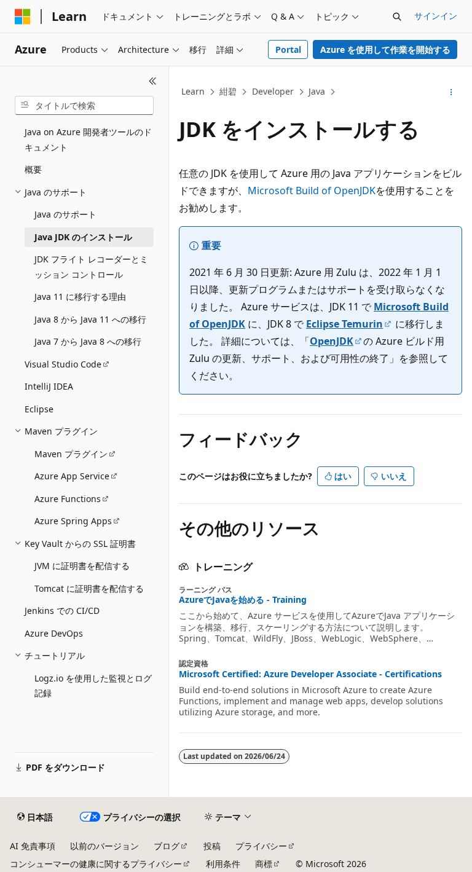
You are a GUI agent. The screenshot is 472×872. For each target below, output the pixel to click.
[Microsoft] (23, 17)
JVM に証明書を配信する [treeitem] (82, 566)
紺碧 (228, 91)
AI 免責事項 (32, 846)
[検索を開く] (397, 17)
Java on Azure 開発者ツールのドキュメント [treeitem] (88, 139)
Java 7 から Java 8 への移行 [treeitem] (87, 341)
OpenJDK (331, 341)
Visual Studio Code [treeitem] (63, 364)
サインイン (435, 16)
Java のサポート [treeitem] (65, 214)
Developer (273, 91)
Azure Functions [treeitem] (67, 499)
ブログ (166, 846)
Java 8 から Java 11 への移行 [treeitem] (90, 319)
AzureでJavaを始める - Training (243, 599)
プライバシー (261, 846)
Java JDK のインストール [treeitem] (83, 237)
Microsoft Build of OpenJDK (312, 190)
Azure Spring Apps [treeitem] (73, 521)
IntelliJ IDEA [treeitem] (49, 386)
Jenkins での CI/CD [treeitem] (62, 610)
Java (317, 91)
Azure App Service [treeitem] (71, 476)
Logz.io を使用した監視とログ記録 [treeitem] (93, 685)
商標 (263, 864)
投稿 (212, 846)
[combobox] (84, 106)
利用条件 (223, 864)
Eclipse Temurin (344, 324)
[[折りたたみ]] (152, 81)
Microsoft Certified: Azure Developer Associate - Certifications (310, 674)
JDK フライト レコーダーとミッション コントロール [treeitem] (91, 266)
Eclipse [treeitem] (39, 409)
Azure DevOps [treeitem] (54, 633)
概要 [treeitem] (33, 169)
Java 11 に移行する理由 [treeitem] (80, 296)
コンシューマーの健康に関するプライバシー (96, 864)
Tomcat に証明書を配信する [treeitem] (89, 588)
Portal (288, 49)
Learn (193, 91)
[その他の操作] (451, 92)
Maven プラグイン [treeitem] (71, 454)
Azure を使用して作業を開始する (385, 49)
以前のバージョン (104, 846)
